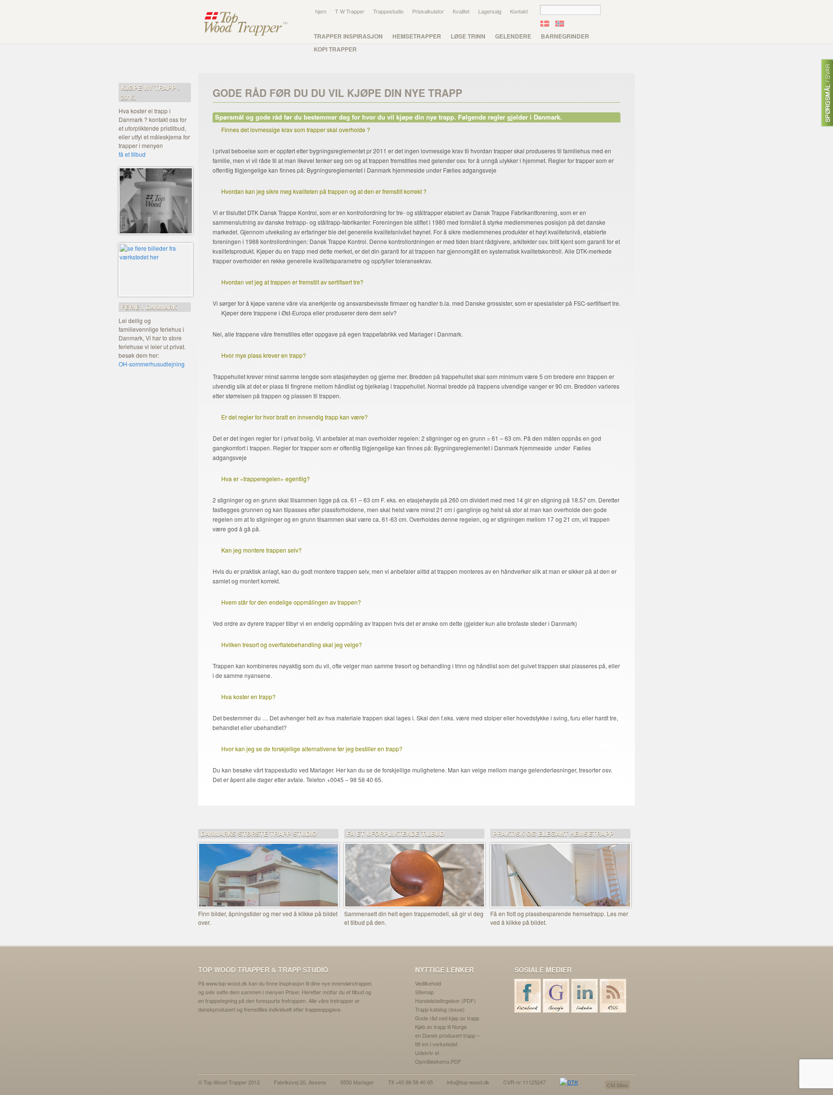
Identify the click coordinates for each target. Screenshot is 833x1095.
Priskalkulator (428, 11)
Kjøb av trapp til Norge (441, 1026)
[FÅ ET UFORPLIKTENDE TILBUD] (414, 868)
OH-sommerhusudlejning (152, 364)
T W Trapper (349, 11)
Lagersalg (489, 11)
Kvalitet (461, 11)
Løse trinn (468, 36)
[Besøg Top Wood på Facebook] (528, 996)
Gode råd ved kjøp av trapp (447, 1018)
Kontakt (519, 11)
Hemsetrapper (416, 36)
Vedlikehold (428, 983)
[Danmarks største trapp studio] (268, 868)
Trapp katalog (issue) (440, 1009)
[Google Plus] (556, 996)
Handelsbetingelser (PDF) (445, 1000)
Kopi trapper (335, 49)
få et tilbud (132, 154)
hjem (320, 11)
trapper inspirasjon (348, 36)
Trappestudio (388, 11)
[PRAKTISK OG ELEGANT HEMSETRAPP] (560, 868)
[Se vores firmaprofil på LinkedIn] (585, 996)
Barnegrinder (565, 36)
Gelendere (513, 36)
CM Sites (617, 1085)
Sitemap (424, 992)
